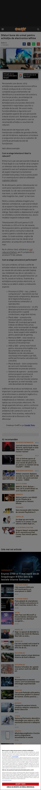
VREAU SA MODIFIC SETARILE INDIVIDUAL (20, 787)
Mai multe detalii (15, 756)
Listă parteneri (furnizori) (6, 780)
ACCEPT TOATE (21, 784)
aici (32, 763)
